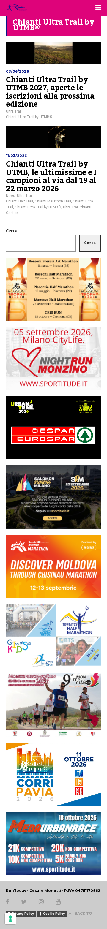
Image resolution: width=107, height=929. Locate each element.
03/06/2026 (17, 71)
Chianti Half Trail (19, 201)
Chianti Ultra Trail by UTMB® (29, 117)
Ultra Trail (14, 111)
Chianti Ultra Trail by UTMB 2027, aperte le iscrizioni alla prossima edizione (50, 92)
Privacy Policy (23, 913)
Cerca (12, 231)
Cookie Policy (54, 913)
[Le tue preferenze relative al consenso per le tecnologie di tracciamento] (10, 918)
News (10, 196)
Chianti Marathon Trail (53, 201)
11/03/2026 (16, 155)
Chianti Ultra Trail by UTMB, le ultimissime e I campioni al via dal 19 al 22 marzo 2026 (51, 176)
